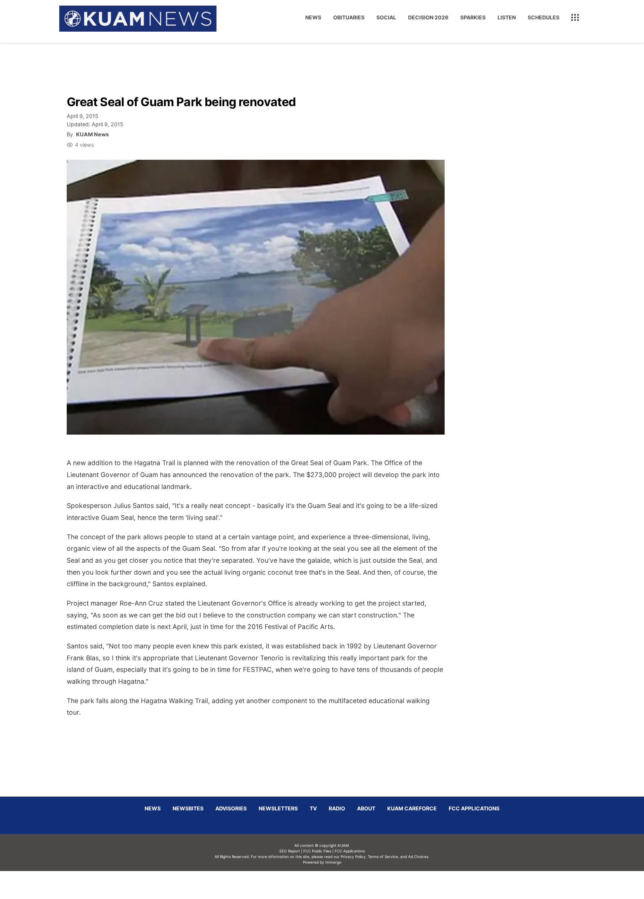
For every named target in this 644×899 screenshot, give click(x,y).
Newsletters (278, 808)
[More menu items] (575, 17)
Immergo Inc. (333, 885)
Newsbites (188, 808)
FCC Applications (474, 808)
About (366, 808)
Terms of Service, (383, 856)
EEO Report (290, 851)
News (313, 17)
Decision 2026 (428, 17)
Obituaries (348, 17)
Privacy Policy (353, 856)
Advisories (231, 808)
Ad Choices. (418, 856)
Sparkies (473, 17)
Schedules (543, 17)
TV (313, 808)
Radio (337, 808)
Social (386, 17)
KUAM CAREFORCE (412, 808)
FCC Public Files (317, 851)
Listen (507, 17)
